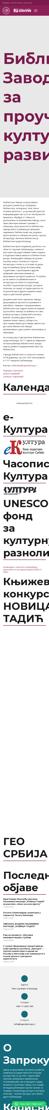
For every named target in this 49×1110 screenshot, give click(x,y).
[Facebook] (40, 3)
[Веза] (6, 11)
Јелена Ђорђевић (11, 373)
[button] (29, 1104)
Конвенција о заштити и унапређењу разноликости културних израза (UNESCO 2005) (22, 569)
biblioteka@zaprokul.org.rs (24, 365)
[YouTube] (44, 3)
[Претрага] (45, 10)
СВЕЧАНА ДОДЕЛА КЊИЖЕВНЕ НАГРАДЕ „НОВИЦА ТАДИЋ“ (21, 925)
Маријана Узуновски (13, 370)
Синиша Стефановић (13, 376)
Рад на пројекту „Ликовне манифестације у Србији (18, 936)
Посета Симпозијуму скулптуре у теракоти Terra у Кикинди (22, 913)
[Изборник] (35, 10)
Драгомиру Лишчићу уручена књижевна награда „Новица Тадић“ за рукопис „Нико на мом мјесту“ (24, 901)
